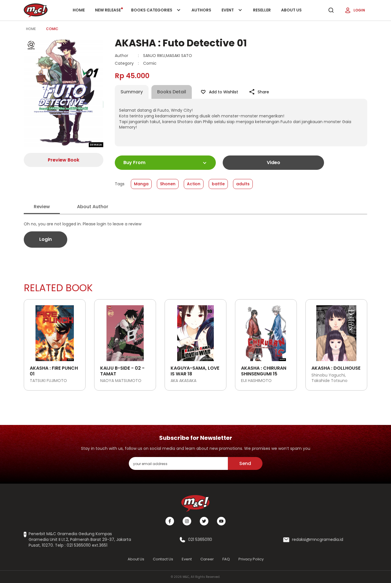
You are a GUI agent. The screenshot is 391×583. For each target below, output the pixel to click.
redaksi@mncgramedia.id (317, 539)
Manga (141, 184)
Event (234, 14)
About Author (92, 206)
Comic (52, 28)
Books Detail (171, 91)
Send (245, 463)
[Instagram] (187, 521)
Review (42, 206)
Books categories (152, 14)
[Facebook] (169, 521)
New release (108, 10)
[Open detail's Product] (54, 331)
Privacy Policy (251, 559)
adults (243, 184)
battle (218, 184)
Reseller (262, 10)
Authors (201, 10)
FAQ (226, 559)
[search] (331, 10)
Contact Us (163, 559)
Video (273, 162)
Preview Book (63, 160)
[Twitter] (204, 521)
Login (359, 10)
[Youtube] (221, 521)
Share (263, 92)
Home (79, 10)
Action (193, 184)
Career (207, 559)
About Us (291, 10)
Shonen (167, 184)
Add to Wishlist (223, 92)
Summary (132, 91)
